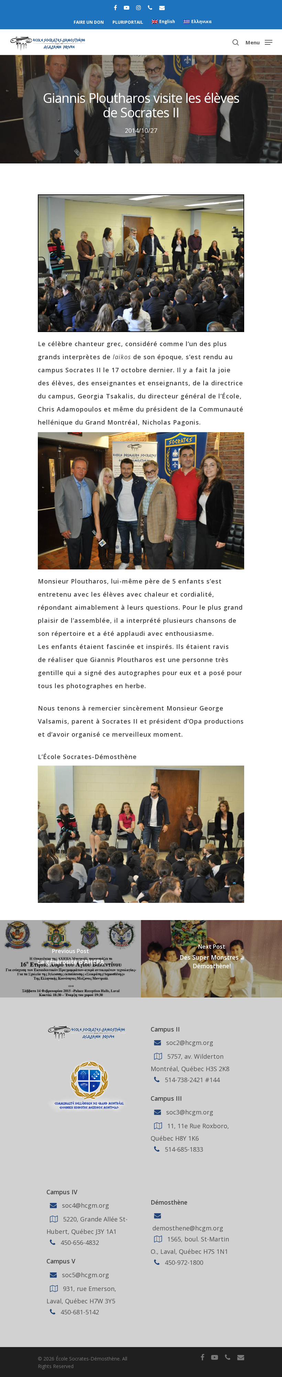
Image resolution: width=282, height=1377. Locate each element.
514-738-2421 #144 (191, 1080)
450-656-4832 (79, 1242)
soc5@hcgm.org (84, 1275)
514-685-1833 (183, 1149)
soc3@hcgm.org (188, 1112)
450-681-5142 (79, 1312)
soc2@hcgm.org (188, 1042)
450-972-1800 (183, 1262)
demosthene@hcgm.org (187, 1228)
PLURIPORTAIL (127, 22)
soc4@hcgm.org (84, 1205)
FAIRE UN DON (89, 22)
